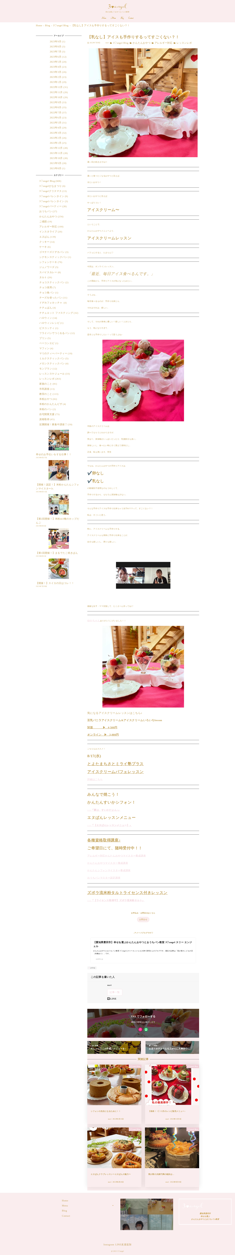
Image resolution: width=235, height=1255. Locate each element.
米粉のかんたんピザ (50, 404)
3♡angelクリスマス (50, 191)
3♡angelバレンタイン (51, 196)
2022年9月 (55, 102)
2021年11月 (56, 153)
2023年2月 (55, 77)
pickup (92, 968)
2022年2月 (55, 137)
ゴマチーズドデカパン (52, 252)
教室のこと (45, 394)
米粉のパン (45, 409)
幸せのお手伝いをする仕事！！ (54, 454)
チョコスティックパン (52, 282)
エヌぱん (44, 236)
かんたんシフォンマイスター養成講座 (109, 870)
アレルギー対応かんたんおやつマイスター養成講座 (116, 855)
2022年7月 (55, 112)
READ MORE (146, 1220)
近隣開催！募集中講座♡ (53, 424)
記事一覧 (115, 992)
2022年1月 (55, 143)
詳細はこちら (95, 779)
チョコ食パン (47, 292)
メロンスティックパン (52, 363)
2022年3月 (55, 132)
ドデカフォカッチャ (51, 302)
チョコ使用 (45, 287)
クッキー (44, 241)
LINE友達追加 (123, 1244)
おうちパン (45, 211)
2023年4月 (55, 67)
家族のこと (45, 384)
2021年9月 (55, 163)
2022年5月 (55, 122)
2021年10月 (56, 158)
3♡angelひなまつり (50, 186)
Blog (64, 1210)
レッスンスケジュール (52, 373)
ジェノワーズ (47, 267)
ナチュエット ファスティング (56, 313)
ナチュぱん (45, 307)
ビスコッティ (47, 328)
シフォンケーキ (48, 262)
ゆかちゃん (93, 620)
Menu (65, 1205)
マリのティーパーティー (53, 353)
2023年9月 (55, 41)
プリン (43, 338)
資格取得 (44, 419)
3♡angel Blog (121, 43)
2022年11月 (56, 92)
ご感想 (43, 221)
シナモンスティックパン (53, 257)
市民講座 (44, 389)
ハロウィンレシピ (49, 323)
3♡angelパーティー (50, 206)
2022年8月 (55, 107)
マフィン (44, 348)
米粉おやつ (45, 399)
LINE (113, 998)
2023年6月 (55, 56)
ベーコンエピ (47, 343)
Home (65, 1200)
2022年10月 (56, 97)
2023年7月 (55, 51)
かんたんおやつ (141, 43)
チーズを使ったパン (50, 297)
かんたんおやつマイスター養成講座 (107, 863)
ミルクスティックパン (52, 358)
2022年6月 (55, 117)
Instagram (108, 1244)
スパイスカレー (48, 272)
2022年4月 (55, 127)
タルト (43, 277)
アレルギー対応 (163, 43)
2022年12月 (56, 87)
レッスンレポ (184, 43)
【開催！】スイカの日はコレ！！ (55, 583)
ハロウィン (45, 318)
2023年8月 (55, 46)
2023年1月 (55, 82)
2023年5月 (55, 61)
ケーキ (43, 247)
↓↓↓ (89, 810)
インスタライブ (48, 231)
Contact (66, 1215)
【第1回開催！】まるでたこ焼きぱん (57, 553)
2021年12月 (56, 148)
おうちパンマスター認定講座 (103, 877)
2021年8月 (55, 168)
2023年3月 (55, 72)
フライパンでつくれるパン (54, 333)
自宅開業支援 (47, 414)
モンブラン (45, 368)
